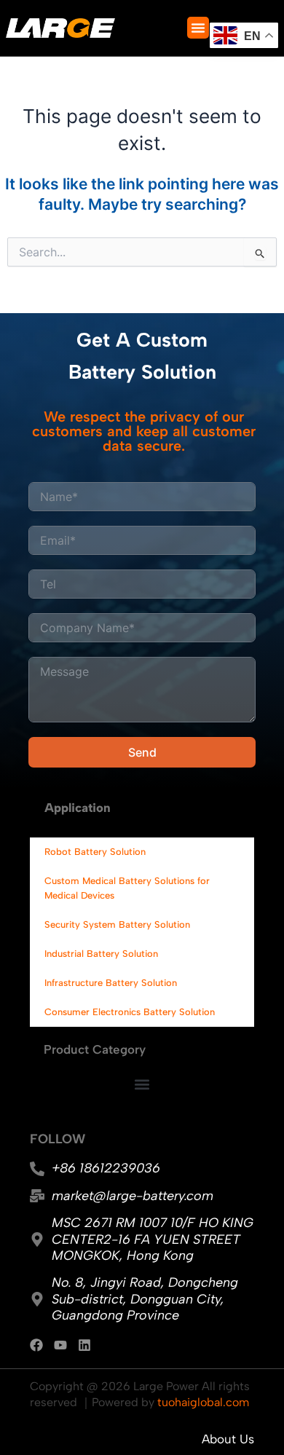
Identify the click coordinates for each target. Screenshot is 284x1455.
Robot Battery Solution (95, 851)
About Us (228, 1439)
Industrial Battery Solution (101, 953)
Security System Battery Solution (117, 924)
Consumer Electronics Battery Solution (129, 1011)
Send (142, 752)
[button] (198, 28)
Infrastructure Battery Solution (110, 982)
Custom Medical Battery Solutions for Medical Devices (127, 888)
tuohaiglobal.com (203, 1402)
